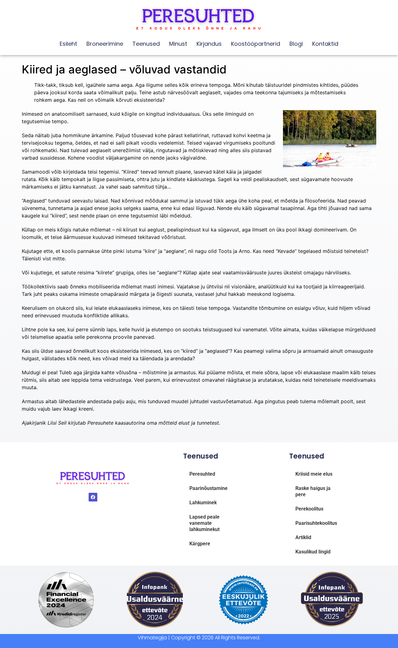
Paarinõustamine (208, 488)
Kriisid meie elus (313, 474)
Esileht (68, 44)
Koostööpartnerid (255, 44)
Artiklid (303, 537)
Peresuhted (202, 474)
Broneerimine (104, 44)
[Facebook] (93, 497)
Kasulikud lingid (313, 552)
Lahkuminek (203, 503)
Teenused (146, 44)
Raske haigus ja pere (313, 491)
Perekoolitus (309, 509)
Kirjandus (209, 44)
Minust (178, 44)
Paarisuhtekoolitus (316, 523)
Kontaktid (325, 44)
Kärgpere (199, 544)
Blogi (296, 44)
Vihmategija (152, 637)
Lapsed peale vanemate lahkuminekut (204, 523)
